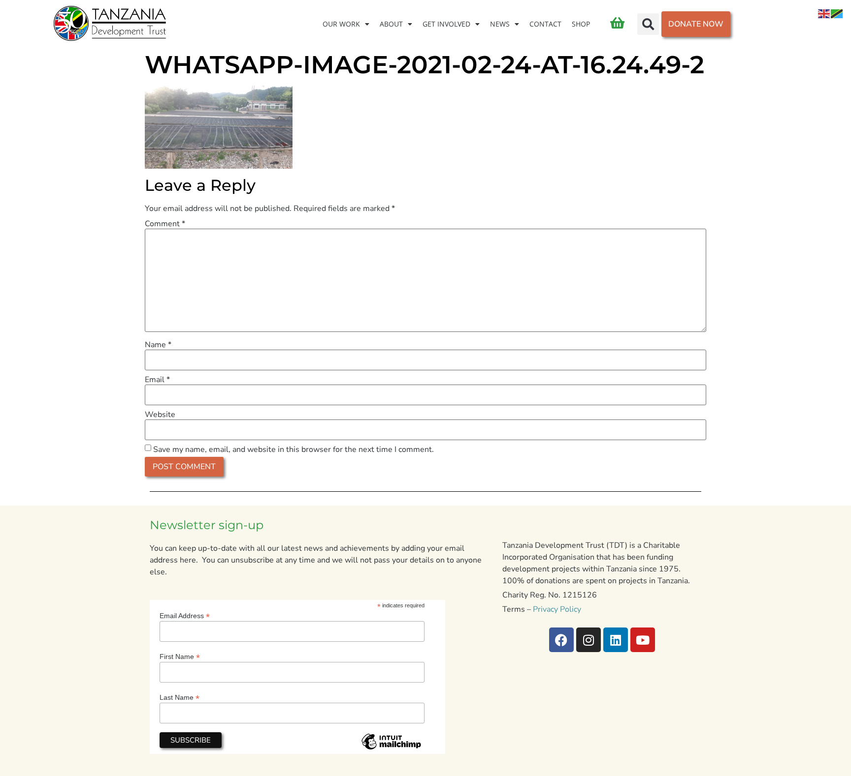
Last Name (179, 697)
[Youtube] (642, 639)
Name (158, 345)
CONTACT (545, 24)
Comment (165, 224)
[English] (824, 13)
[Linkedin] (615, 639)
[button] (648, 24)
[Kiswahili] (837, 13)
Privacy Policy (557, 609)
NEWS (500, 24)
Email (157, 380)
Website (160, 414)
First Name (180, 656)
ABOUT (391, 24)
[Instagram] (588, 639)
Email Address (185, 615)
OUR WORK (341, 24)
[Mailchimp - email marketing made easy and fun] (391, 749)
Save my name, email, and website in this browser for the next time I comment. (293, 449)
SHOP (581, 24)
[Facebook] (561, 639)
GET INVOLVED (446, 24)
